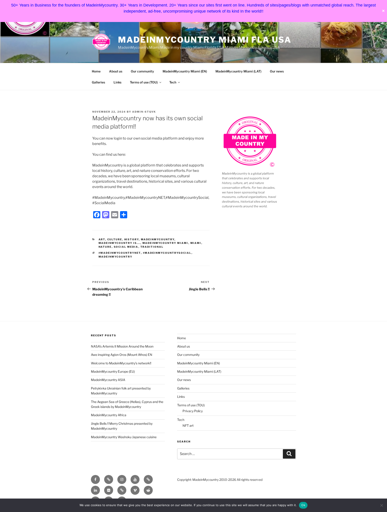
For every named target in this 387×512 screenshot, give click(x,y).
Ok (303, 505)
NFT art (188, 425)
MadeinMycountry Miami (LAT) (238, 71)
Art (102, 239)
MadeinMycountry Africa (108, 415)
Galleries (98, 82)
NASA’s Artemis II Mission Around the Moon (122, 346)
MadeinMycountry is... (119, 243)
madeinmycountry (116, 256)
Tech (172, 82)
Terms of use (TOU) (144, 82)
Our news (277, 71)
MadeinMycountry (157, 239)
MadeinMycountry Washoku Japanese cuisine (124, 437)
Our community (142, 71)
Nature (105, 246)
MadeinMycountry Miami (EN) (185, 71)
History (131, 239)
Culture (114, 239)
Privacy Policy (193, 411)
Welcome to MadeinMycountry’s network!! (121, 363)
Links (117, 82)
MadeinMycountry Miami (165, 243)
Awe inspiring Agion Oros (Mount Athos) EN (121, 355)
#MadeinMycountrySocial (167, 252)
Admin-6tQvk (144, 111)
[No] (381, 505)
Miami (195, 243)
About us (115, 71)
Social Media (126, 246)
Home (96, 71)
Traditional (152, 246)
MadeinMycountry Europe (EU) (113, 371)
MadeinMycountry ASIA (108, 380)
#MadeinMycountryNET (120, 252)
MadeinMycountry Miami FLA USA (204, 40)
